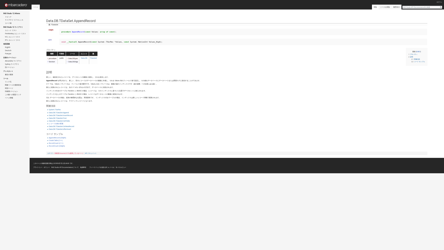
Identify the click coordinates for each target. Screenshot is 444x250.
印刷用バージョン (11, 91)
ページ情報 (9, 98)
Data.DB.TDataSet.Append (59, 112)
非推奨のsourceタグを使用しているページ (68, 153)
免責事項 (83, 167)
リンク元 (8, 82)
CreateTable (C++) (56, 140)
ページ (35, 7)
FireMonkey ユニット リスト (15, 33)
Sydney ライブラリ (12, 64)
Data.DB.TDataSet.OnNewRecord (61, 126)
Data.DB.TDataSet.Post (58, 118)
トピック (8, 17)
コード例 (8, 23)
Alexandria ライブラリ (13, 61)
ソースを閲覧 (385, 7)
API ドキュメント (91, 153)
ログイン (439, 2)
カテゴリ (50, 153)
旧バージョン (10, 67)
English (7, 47)
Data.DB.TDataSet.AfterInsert (60, 129)
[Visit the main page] (16, 5)
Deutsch (8, 50)
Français (8, 53)
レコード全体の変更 (56, 123)
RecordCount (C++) (56, 143)
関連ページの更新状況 (13, 85)
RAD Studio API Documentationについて (65, 167)
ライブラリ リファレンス (14, 20)
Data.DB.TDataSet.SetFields (59, 121)
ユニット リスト (11, 30)
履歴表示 (396, 7)
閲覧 (375, 7)
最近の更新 (9, 74)
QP (106, 167)
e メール (111, 167)
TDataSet (93, 58)
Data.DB (84, 58)
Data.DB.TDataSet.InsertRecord (61, 115)
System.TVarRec (55, 109)
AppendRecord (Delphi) (57, 138)
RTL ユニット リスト (12, 40)
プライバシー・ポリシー (41, 167)
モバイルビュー (121, 167)
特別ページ (9, 88)
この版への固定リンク (13, 94)
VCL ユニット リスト (12, 37)
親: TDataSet (53, 24)
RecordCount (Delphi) (57, 146)
